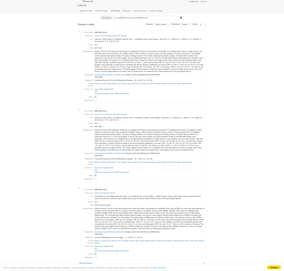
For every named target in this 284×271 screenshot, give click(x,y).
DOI (96, 91)
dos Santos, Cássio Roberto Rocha (159, 83)
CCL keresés (115, 11)
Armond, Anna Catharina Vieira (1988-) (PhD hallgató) (131, 241)
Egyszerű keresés (86, 11)
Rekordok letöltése (85, 263)
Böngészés (127, 11)
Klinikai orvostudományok (117, 74)
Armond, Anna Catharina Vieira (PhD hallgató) (111, 36)
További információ (158, 267)
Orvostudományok (101, 74)
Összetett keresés (101, 11)
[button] (202, 24)
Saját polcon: (89, 100)
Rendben (274, 267)
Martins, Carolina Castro (103, 83)
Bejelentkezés (194, 1)
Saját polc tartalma (140, 11)
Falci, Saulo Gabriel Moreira (182, 83)
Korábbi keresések (155, 11)
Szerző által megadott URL (104, 89)
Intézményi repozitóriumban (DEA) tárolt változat (112, 93)
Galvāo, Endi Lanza (140, 83)
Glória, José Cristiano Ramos (122, 83)
